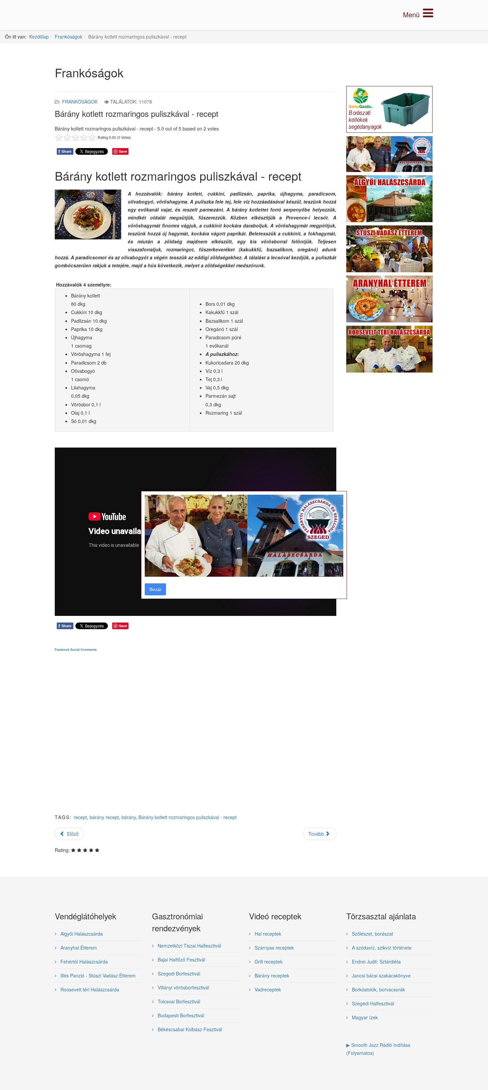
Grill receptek (268, 961)
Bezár (155, 589)
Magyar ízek (364, 1017)
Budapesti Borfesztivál (180, 1015)
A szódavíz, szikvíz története (381, 947)
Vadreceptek (267, 989)
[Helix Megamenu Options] (418, 14)
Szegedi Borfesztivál (178, 973)
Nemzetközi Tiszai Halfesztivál (188, 945)
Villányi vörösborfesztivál (182, 987)
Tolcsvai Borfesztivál (178, 1001)
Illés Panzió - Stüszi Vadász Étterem (97, 975)
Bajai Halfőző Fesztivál (180, 959)
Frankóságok (68, 36)
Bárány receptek (271, 975)
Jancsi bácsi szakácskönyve (381, 975)
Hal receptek (267, 933)
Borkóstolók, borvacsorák (378, 989)
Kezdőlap (39, 36)
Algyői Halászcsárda (81, 933)
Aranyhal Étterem (78, 947)
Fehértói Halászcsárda (83, 961)
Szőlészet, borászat (372, 933)
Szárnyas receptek (273, 947)
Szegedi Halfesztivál (372, 1003)
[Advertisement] (195, 738)
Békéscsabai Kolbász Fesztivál (189, 1029)
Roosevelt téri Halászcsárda (89, 989)
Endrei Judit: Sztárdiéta (376, 961)
